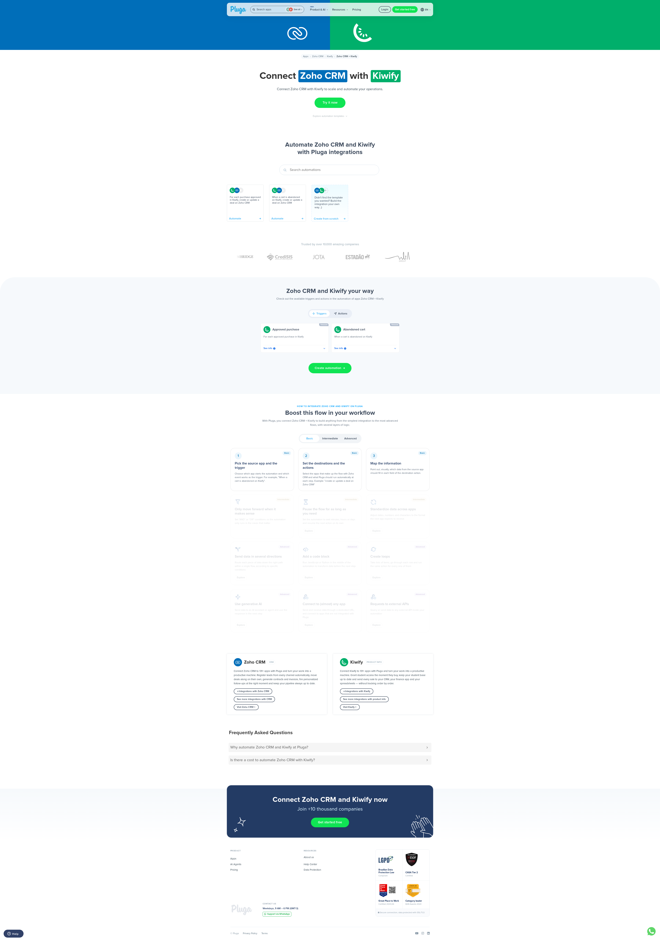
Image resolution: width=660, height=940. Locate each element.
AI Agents (235, 864)
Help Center (310, 864)
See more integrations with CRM (254, 699)
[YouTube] (416, 933)
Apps (306, 56)
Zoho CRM (317, 56)
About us (309, 857)
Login (384, 9)
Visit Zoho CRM (245, 707)
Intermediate (330, 438)
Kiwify (330, 56)
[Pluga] (241, 910)
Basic (309, 438)
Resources (339, 9)
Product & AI (318, 8)
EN (427, 10)
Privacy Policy (250, 933)
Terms (264, 933)
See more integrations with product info (364, 699)
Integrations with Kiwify (357, 691)
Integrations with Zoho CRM (254, 691)
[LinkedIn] (428, 933)
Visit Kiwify (349, 707)
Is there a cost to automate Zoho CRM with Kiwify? (272, 760)
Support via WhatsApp (278, 914)
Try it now (330, 102)
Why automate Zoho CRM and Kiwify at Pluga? (269, 747)
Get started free (405, 9)
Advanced (350, 438)
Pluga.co (238, 10)
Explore (309, 531)
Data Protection (312, 870)
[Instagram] (422, 933)
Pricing (356, 9)
